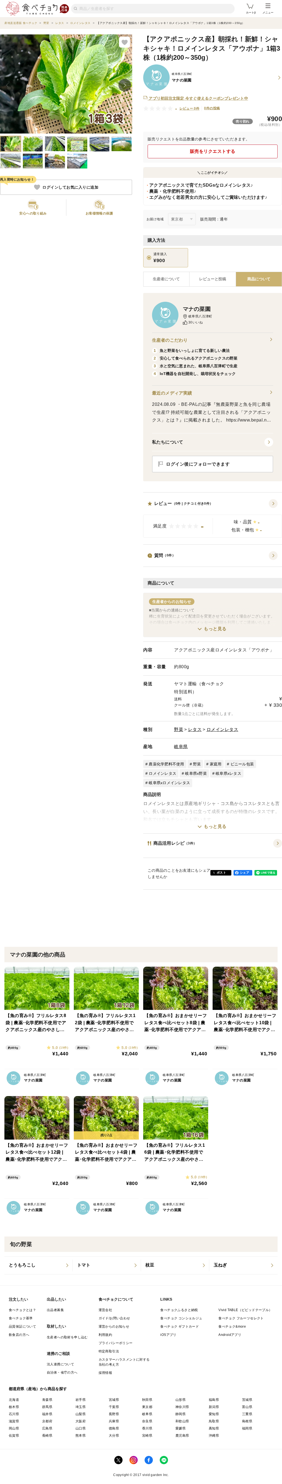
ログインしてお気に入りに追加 (70, 187)
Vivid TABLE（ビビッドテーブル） (245, 1310)
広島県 (47, 1428)
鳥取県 (214, 1421)
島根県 (247, 1421)
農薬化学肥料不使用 (166, 764)
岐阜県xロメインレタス (169, 783)
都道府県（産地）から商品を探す (38, 1389)
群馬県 (47, 1407)
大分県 (114, 1435)
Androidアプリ (229, 1335)
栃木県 (14, 1407)
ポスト (221, 872)
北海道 (14, 1400)
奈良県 (147, 1421)
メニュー (267, 12)
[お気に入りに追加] (124, 42)
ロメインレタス (222, 729)
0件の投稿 (212, 108)
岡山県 (14, 1428)
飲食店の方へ (19, 1335)
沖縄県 (214, 1435)
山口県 (80, 1428)
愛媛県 (180, 1428)
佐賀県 (14, 1435)
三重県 (247, 1414)
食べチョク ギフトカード (179, 1326)
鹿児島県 (182, 1435)
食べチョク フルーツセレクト (241, 1318)
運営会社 (105, 1310)
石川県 (14, 1414)
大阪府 (80, 1421)
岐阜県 (181, 746)
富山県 (247, 1407)
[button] (212, 518)
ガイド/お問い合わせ (114, 1318)
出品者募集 (55, 1310)
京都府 (47, 1421)
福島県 (214, 1400)
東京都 (147, 1407)
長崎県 (47, 1435)
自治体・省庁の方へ (62, 1372)
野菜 (178, 729)
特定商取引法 (109, 1351)
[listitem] (38, 1265)
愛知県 (214, 1414)
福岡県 (247, 1428)
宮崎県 (147, 1435)
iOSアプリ (168, 1335)
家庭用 (216, 764)
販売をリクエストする (212, 151)
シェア (244, 872)
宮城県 (114, 1400)
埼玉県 (80, 1407)
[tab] (212, 279)
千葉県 (114, 1407)
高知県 (214, 1428)
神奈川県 (182, 1407)
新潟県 (214, 1407)
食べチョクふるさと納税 (179, 1310)
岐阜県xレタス (228, 773)
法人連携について (60, 1364)
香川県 (147, 1428)
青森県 (47, 1400)
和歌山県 (182, 1421)
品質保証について (22, 1326)
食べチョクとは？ (22, 1310)
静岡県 (180, 1414)
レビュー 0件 (190, 108)
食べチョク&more (232, 1326)
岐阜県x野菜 (196, 773)
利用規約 (105, 1335)
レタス (195, 729)
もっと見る (215, 628)
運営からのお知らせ (114, 1326)
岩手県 (80, 1400)
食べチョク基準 (21, 1318)
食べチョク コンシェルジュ (181, 1318)
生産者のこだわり (170, 340)
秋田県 (147, 1400)
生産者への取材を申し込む (67, 1337)
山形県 (180, 1400)
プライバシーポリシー (116, 1343)
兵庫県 (114, 1421)
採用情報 (105, 1373)
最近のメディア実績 (172, 393)
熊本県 (80, 1435)
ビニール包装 (242, 764)
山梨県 (80, 1414)
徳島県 (114, 1428)
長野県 (114, 1414)
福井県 (47, 1414)
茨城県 (247, 1400)
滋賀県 (14, 1421)
